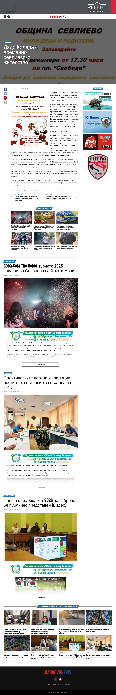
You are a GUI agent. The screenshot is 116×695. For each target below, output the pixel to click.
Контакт (67, 684)
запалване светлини (45, 190)
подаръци (57, 190)
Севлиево (65, 190)
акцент (24, 190)
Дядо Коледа (32, 190)
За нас (54, 684)
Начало (48, 684)
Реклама (60, 684)
